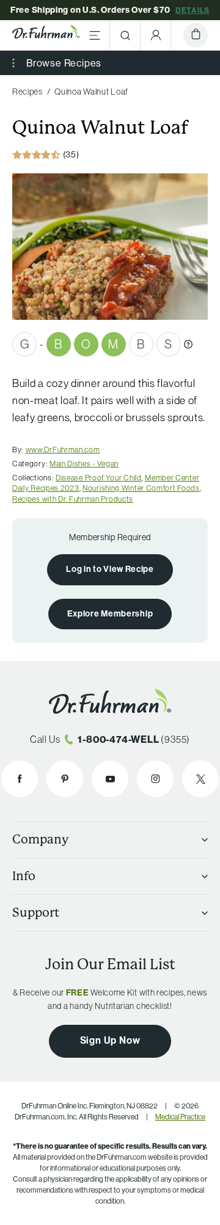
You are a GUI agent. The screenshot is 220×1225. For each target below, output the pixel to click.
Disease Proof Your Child (99, 477)
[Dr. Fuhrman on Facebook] (19, 779)
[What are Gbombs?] (188, 344)
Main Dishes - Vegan (84, 463)
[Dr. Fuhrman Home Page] (45, 34)
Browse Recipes (63, 63)
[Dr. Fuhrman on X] (200, 779)
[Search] (125, 35)
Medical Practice (180, 1116)
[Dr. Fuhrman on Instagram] (155, 779)
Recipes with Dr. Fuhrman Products (72, 499)
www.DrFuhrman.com (63, 449)
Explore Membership (110, 613)
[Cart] (195, 35)
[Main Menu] (94, 35)
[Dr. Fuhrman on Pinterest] (64, 779)
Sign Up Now (110, 1040)
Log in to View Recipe (110, 568)
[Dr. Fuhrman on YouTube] (110, 779)
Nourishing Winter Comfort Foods (141, 488)
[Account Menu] (156, 35)
